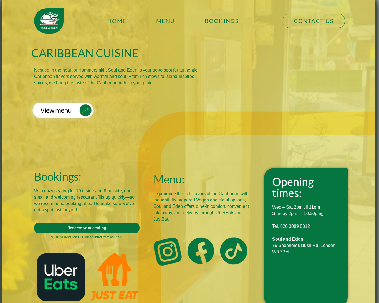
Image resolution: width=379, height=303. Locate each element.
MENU (165, 20)
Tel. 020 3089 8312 (291, 226)
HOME (117, 20)
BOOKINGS (222, 20)
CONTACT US (314, 20)
